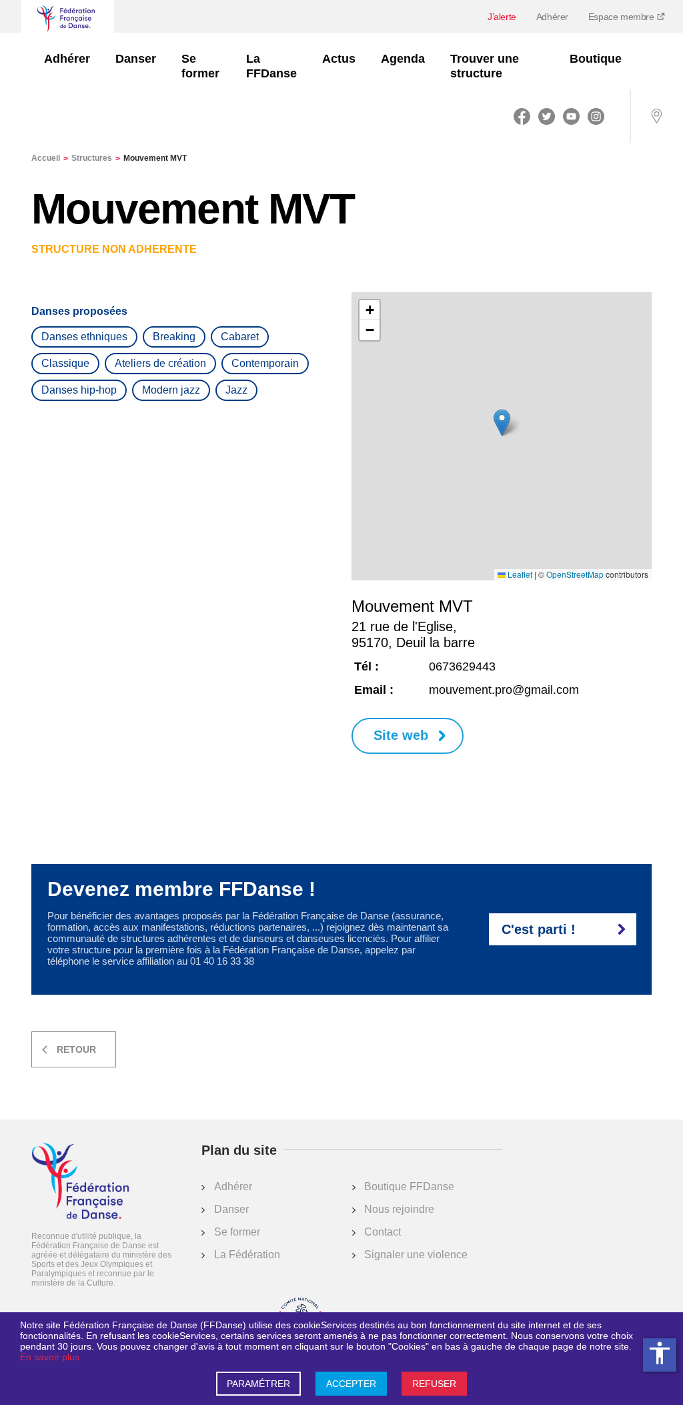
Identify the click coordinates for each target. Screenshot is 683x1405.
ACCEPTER (351, 1383)
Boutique (596, 58)
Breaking (174, 336)
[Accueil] (80, 1182)
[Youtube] (571, 116)
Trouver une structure (484, 66)
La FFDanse (271, 66)
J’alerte (502, 16)
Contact (382, 1232)
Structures (95, 158)
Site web (401, 735)
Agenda (403, 58)
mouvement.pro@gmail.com (504, 689)
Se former (200, 66)
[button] (502, 422)
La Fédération (247, 1254)
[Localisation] (656, 116)
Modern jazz (171, 390)
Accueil (49, 158)
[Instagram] (596, 116)
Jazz (236, 390)
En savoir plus (49, 1357)
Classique (65, 363)
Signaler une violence (416, 1254)
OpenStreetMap (575, 574)
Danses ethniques (84, 336)
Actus (339, 58)
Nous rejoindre (399, 1209)
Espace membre (622, 16)
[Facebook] (522, 116)
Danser (135, 58)
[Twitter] (546, 116)
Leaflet (519, 574)
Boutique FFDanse (409, 1186)
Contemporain (265, 363)
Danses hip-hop (79, 390)
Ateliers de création (160, 363)
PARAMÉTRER (258, 1383)
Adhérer (552, 16)
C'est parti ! (539, 929)
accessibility (659, 1353)
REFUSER (434, 1383)
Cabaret (240, 336)
